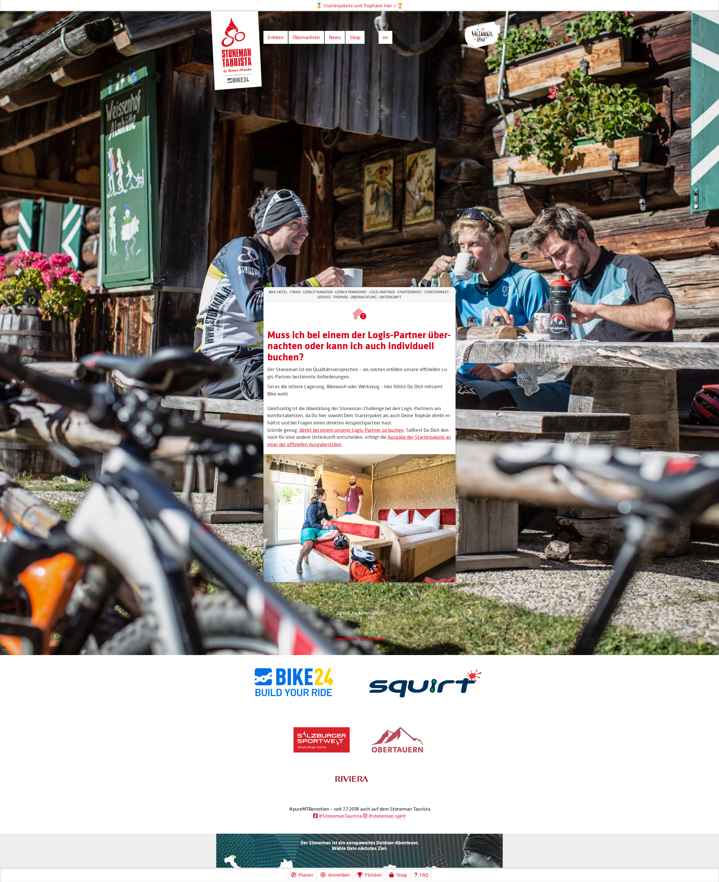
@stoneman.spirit (386, 816)
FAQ (424, 875)
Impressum (346, 639)
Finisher (373, 875)
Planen (306, 875)
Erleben (276, 37)
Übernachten (306, 37)
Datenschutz (372, 639)
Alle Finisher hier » (359, 6)
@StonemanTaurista (340, 816)
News (335, 37)
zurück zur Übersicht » (359, 613)
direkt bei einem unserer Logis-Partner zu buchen (351, 430)
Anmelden (339, 875)
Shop (355, 37)
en (385, 37)
